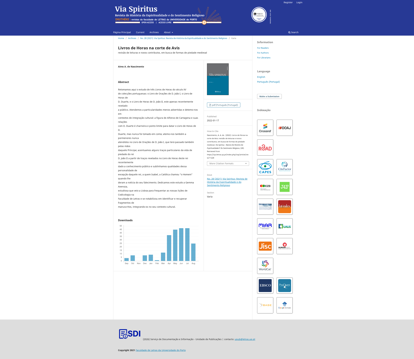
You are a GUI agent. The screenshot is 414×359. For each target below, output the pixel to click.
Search (294, 32)
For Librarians (263, 57)
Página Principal (122, 32)
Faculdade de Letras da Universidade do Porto (161, 350)
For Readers (263, 47)
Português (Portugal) (268, 81)
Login (299, 2)
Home (121, 38)
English (261, 76)
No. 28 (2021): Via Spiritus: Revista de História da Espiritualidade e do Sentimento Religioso (183, 38)
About (167, 32)
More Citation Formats (221, 163)
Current (140, 32)
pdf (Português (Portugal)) (225, 104)
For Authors (263, 52)
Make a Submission (269, 96)
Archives (154, 32)
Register (288, 2)
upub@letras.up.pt (245, 339)
